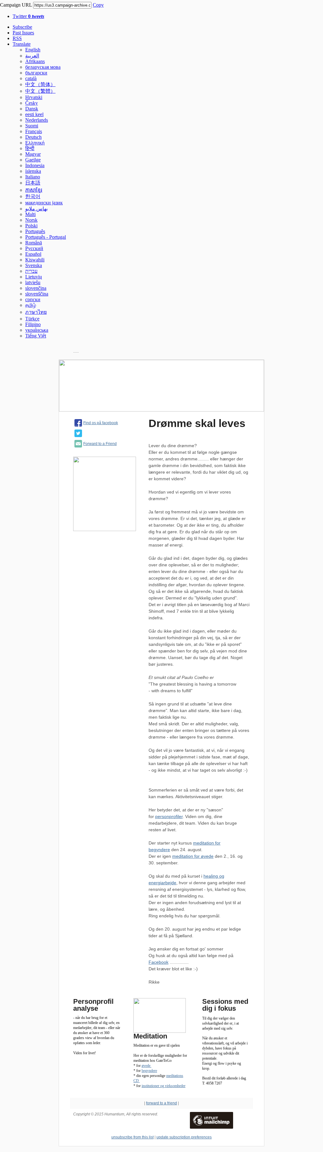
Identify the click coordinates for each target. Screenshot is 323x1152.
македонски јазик (44, 202)
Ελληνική (34, 142)
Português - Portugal (45, 237)
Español (33, 254)
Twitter (28, 16)
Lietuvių (33, 276)
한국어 (32, 196)
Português (35, 231)
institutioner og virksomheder (163, 1086)
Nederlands (36, 120)
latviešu (32, 282)
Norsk (31, 220)
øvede (146, 1065)
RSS (17, 38)
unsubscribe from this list (132, 1137)
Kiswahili (34, 259)
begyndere (149, 1070)
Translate (22, 44)
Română (33, 242)
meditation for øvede (193, 856)
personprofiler (169, 816)
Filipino (33, 324)
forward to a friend (161, 1103)
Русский (34, 248)
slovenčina (35, 288)
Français (33, 131)
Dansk (31, 108)
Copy (98, 5)
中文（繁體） (40, 91)
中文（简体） (40, 84)
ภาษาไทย (36, 312)
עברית (31, 271)
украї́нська (36, 330)
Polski (31, 225)
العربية (32, 55)
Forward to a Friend (100, 444)
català (31, 78)
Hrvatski (33, 97)
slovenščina (36, 293)
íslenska (33, 171)
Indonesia (34, 165)
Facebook (158, 962)
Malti (30, 214)
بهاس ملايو (36, 208)
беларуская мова (43, 67)
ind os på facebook (101, 423)
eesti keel (34, 114)
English (32, 49)
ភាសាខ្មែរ (33, 190)
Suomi (31, 125)
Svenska (33, 265)
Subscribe (22, 27)
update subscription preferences (184, 1137)
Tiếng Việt (35, 335)
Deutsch (33, 137)
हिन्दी (29, 148)
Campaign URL (16, 5)
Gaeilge (33, 159)
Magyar (33, 154)
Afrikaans (35, 61)
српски (32, 299)
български (36, 72)
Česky (31, 103)
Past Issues (23, 32)
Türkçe (32, 318)
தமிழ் (30, 305)
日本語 (32, 182)
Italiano (32, 176)
